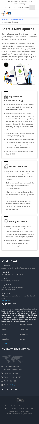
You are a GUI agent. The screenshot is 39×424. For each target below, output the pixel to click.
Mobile (4, 329)
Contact (26, 8)
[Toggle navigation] (36, 13)
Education (5, 339)
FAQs (6, 408)
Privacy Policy (14, 411)
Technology (5, 19)
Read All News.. (7, 300)
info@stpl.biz (14, 1)
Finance (4, 334)
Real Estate (6, 324)
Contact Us (29, 408)
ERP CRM (23, 339)
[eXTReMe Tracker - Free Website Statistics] (24, 420)
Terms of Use (24, 411)
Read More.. (6, 344)
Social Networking (26, 324)
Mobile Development (17, 19)
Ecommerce (24, 334)
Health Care (24, 329)
